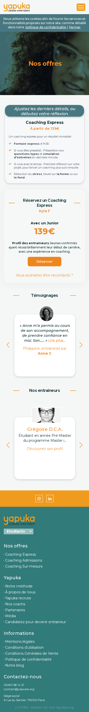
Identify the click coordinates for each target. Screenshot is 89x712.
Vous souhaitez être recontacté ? (44, 275)
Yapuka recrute (18, 598)
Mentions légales (20, 641)
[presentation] (8, 346)
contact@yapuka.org (19, 689)
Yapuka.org (64, 707)
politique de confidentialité (46, 27)
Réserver (44, 261)
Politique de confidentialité (28, 659)
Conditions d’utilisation (24, 647)
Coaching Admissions (23, 560)
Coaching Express (20, 554)
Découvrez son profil (45, 448)
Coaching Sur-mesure (24, 566)
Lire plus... (57, 340)
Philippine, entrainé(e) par (45, 351)
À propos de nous (20, 592)
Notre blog (14, 665)
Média (10, 616)
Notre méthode (19, 586)
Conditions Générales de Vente (31, 653)
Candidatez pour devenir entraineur (35, 622)
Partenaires (15, 610)
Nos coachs (15, 604)
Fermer (75, 27)
